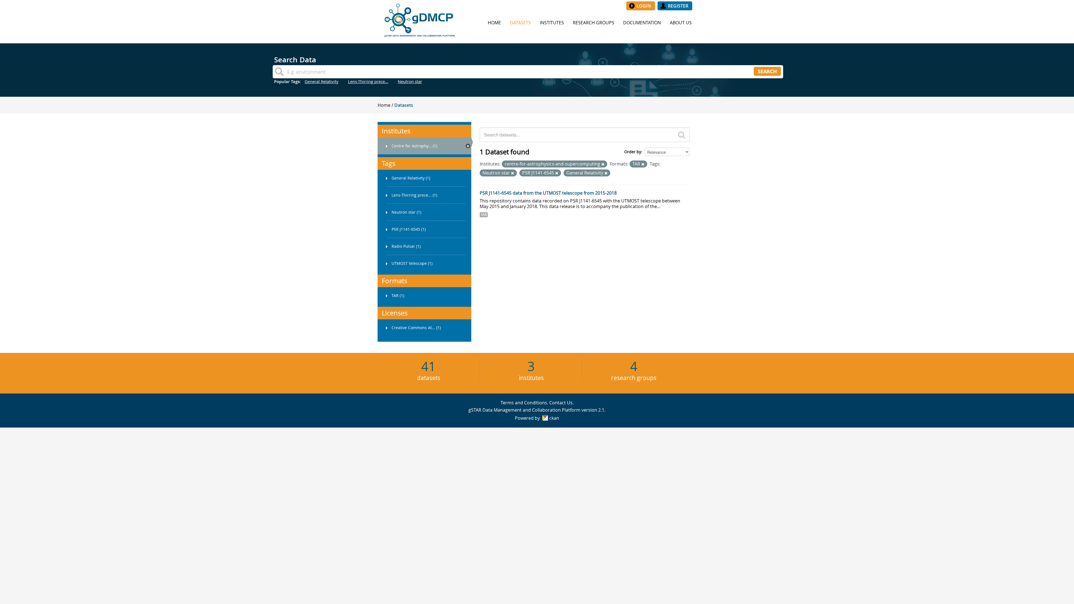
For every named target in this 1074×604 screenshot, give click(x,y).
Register (678, 6)
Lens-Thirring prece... (368, 81)
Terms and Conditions (524, 403)
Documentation (642, 23)
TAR (484, 215)
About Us (681, 23)
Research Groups (593, 23)
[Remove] (602, 164)
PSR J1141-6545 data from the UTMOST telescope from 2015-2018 (548, 193)
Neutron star (410, 81)
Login (644, 6)
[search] (681, 135)
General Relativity (321, 81)
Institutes (552, 23)
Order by (632, 151)
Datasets (520, 23)
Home (494, 23)
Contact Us (561, 403)
